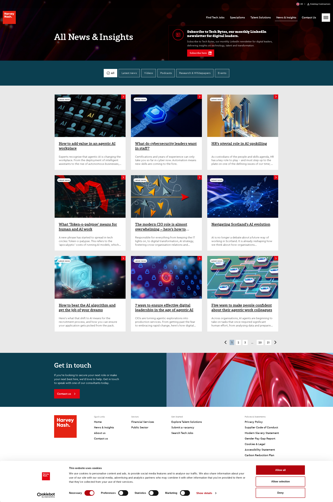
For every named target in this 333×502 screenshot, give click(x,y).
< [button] (225, 342)
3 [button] (245, 342)
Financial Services (142, 422)
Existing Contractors (320, 4)
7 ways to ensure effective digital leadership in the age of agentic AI (164, 307)
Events (222, 73)
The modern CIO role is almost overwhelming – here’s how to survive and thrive (161, 226)
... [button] (252, 342)
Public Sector (139, 427)
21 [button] (268, 342)
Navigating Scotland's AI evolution (240, 224)
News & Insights (286, 17)
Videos (148, 73)
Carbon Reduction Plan (259, 455)
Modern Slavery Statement (262, 433)
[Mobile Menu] (326, 17)
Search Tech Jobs (182, 433)
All (112, 73)
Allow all (280, 469)
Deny (280, 492)
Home (98, 422)
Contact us (101, 438)
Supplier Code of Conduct (261, 427)
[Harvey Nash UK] (9, 17)
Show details (204, 493)
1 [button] (231, 342)
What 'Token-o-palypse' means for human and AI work (88, 226)
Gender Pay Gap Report (260, 438)
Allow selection (280, 481)
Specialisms (237, 17)
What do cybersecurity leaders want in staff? (166, 146)
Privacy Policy (254, 422)
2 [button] (238, 342)
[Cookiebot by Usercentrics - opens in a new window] (46, 495)
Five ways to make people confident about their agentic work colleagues (241, 307)
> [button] (275, 342)
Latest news (129, 73)
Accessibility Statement (260, 449)
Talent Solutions (260, 17)
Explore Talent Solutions (186, 422)
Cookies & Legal (255, 444)
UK (301, 4)
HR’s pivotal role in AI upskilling (239, 143)
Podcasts (166, 73)
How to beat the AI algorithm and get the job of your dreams (87, 307)
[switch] (123, 493)
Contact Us (309, 17)
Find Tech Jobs (215, 17)
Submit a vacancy (182, 427)
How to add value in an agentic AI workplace (87, 146)
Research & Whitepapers (195, 73)
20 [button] (260, 342)
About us (99, 433)
